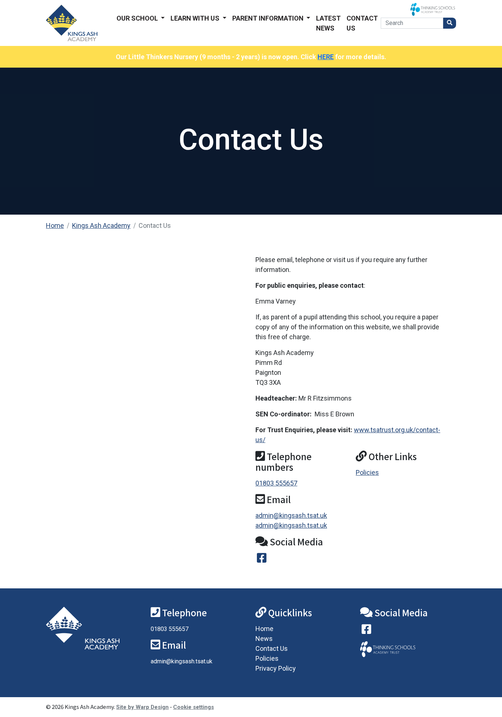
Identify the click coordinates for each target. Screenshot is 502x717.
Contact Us (362, 23)
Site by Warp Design (142, 707)
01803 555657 (276, 483)
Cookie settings (193, 707)
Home (55, 225)
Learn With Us (196, 18)
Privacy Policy (275, 668)
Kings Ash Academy (101, 225)
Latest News (328, 23)
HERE (326, 57)
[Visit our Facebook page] (366, 631)
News (264, 638)
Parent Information (268, 18)
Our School (137, 18)
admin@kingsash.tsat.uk (291, 515)
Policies (367, 472)
